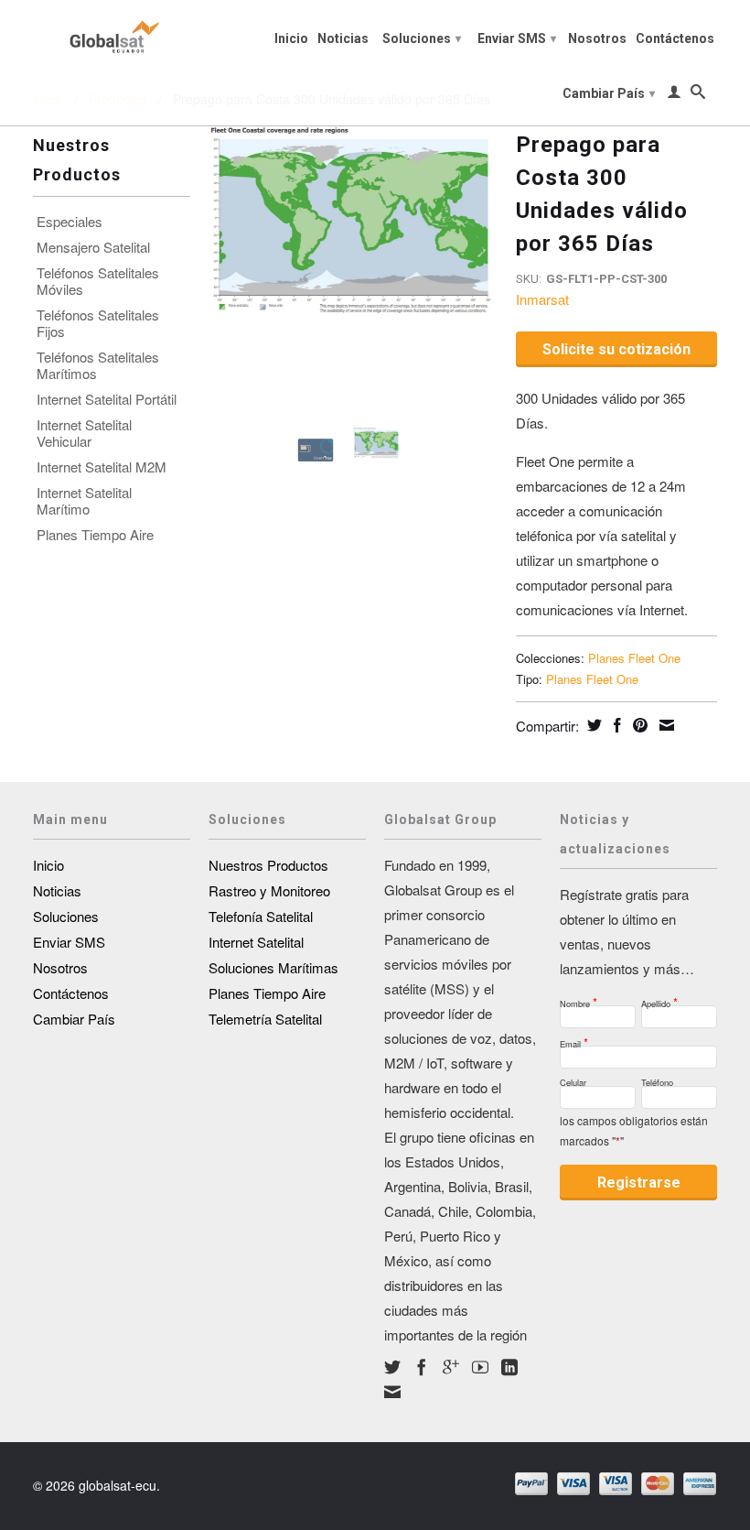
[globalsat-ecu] (111, 34)
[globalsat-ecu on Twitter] (392, 1367)
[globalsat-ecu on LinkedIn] (509, 1367)
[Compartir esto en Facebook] (615, 725)
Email (574, 1039)
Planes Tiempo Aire (95, 534)
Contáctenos (675, 38)
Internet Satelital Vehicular (84, 433)
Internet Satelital (256, 941)
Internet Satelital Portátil (107, 399)
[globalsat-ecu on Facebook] (421, 1367)
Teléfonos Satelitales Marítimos (98, 365)
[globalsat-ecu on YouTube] (480, 1367)
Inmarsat (542, 299)
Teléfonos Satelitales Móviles (98, 281)
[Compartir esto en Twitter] (592, 725)
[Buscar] (698, 95)
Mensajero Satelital (93, 247)
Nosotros (597, 38)
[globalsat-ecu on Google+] (451, 1367)
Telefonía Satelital (261, 916)
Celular (573, 1080)
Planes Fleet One (634, 658)
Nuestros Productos (268, 864)
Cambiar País (608, 93)
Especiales (69, 221)
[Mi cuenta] (674, 95)
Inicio (291, 38)
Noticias (343, 38)
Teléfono (657, 1080)
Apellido (659, 998)
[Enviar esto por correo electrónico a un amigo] (664, 725)
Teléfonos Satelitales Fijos (98, 323)
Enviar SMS (516, 38)
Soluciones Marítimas (273, 967)
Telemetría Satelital (265, 1018)
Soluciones (421, 38)
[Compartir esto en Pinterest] (638, 725)
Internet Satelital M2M (101, 467)
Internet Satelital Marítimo (84, 500)
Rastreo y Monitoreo (269, 890)
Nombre (578, 998)
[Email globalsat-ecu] (392, 1392)
